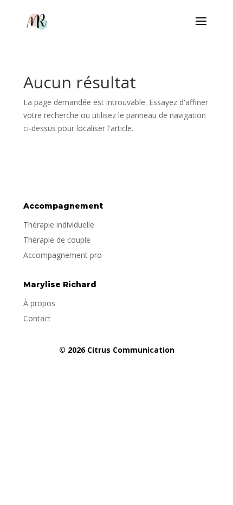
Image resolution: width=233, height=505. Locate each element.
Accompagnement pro (62, 255)
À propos (39, 303)
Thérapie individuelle (58, 224)
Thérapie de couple (56, 240)
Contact (37, 318)
